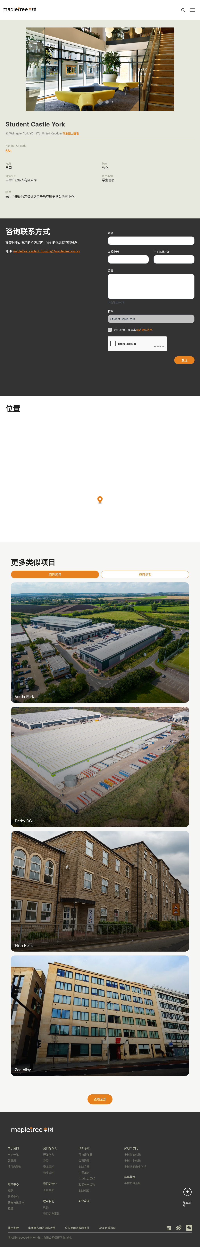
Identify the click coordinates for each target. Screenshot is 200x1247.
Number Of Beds (15, 146)
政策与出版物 (87, 1184)
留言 (110, 270)
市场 (8, 163)
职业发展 (84, 1201)
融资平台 (10, 176)
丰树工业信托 (132, 1160)
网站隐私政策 (144, 330)
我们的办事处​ (51, 1213)
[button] (112, 102)
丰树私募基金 (132, 1183)
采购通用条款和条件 (77, 1228)
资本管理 (48, 1166)
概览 (10, 1190)
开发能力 (48, 1154)
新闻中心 (13, 1196)
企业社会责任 (87, 1178)
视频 (10, 1208)
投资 (46, 1160)
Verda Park (24, 696)
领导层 (12, 1160)
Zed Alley (23, 1069)
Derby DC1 (24, 821)
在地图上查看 (70, 133)
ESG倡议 (84, 1190)
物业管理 (48, 1173)
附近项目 (55, 574)
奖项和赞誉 (14, 1166)
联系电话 (113, 252)
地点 (104, 163)
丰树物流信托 (132, 1154)
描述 (8, 192)
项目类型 (145, 574)
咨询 (46, 1207)
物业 (110, 311)
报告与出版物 (16, 1202)
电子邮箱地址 (162, 252)
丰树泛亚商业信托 (135, 1166)
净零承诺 (84, 1173)
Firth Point (24, 945)
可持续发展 (85, 1154)
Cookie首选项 (107, 1228)
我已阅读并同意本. (133, 330)
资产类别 (107, 176)
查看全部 (100, 1099)
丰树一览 (13, 1154)
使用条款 (13, 1228)
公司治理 (84, 1160)
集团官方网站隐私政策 (41, 1228)
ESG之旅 (84, 1166)
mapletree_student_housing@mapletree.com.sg (46, 251)
